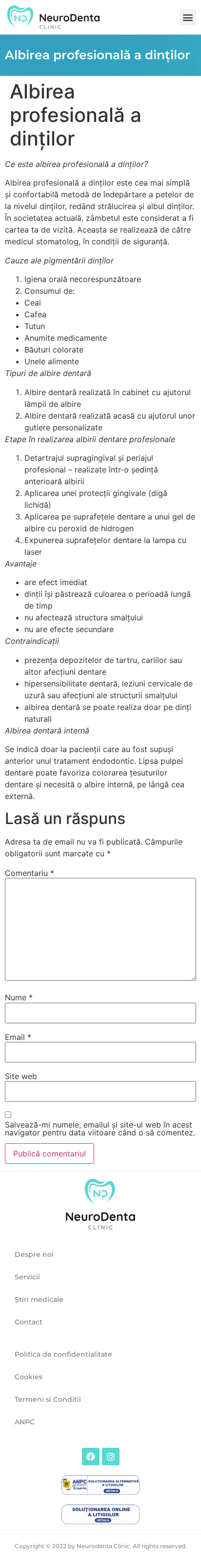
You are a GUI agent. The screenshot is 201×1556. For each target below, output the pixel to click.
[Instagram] (111, 1456)
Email (18, 1037)
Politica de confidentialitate (63, 1354)
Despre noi (34, 1254)
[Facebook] (91, 1456)
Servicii (27, 1277)
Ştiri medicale (39, 1299)
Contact (28, 1322)
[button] (188, 17)
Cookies (28, 1376)
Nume (19, 997)
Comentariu (29, 873)
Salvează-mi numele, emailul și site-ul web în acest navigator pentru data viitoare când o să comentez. (100, 1128)
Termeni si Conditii (48, 1399)
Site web (21, 1076)
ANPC (25, 1421)
